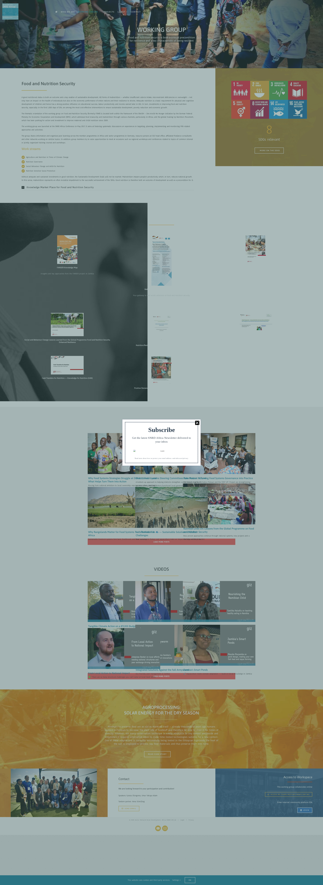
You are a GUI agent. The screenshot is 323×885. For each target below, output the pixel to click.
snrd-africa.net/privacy (180, 458)
